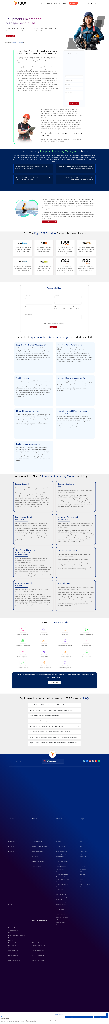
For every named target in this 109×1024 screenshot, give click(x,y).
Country (56, 301)
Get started (10, 36)
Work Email (56, 295)
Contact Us (73, 3)
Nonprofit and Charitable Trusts (63, 907)
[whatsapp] (99, 761)
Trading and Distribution (13, 947)
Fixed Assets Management (14, 953)
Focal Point (82, 876)
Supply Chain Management (14, 963)
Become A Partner (84, 881)
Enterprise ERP (11, 841)
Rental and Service (60, 871)
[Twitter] (93, 761)
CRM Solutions (11, 844)
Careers (81, 849)
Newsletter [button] (65, 3)
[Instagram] (96, 761)
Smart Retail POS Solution (38, 950)
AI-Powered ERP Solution (37, 942)
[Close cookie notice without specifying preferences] (107, 1014)
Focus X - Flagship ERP (37, 841)
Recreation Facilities (60, 922)
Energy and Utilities (60, 914)
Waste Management (60, 876)
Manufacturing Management (14, 942)
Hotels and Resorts (60, 919)
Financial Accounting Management (15, 937)
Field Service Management (62, 874)
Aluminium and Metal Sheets (62, 879)
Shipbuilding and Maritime (62, 861)
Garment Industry (60, 892)
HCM (71, 308)
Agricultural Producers (61, 904)
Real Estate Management (37, 859)
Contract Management (13, 930)
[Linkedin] (84, 761)
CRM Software (35, 854)
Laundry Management (61, 866)
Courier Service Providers (62, 912)
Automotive (58, 841)
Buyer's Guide (83, 856)
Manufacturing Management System (40, 947)
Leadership (82, 866)
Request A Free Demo (85, 884)
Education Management (61, 846)
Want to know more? (49, 222)
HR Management (12, 940)
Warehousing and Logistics (62, 854)
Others (79, 308)
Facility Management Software (38, 864)
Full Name (27, 295)
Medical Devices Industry (61, 894)
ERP (56, 308)
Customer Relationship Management (40, 953)
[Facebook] (87, 761)
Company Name (28, 306)
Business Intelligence (13, 927)
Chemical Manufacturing (61, 897)
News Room (82, 874)
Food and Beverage (60, 869)
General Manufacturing (61, 849)
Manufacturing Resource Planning (39, 846)
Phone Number (28, 301)
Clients (81, 879)
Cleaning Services (60, 864)
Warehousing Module (13, 950)
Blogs (81, 846)
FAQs (81, 854)
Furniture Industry (60, 889)
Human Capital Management (38, 955)
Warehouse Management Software (39, 844)
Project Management (12, 945)
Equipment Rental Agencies (62, 917)
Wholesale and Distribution (62, 844)
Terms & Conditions (59, 1014)
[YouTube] (90, 761)
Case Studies (83, 869)
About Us (82, 841)
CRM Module (11, 932)
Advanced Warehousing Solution (39, 945)
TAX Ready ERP (83, 864)
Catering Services (60, 909)
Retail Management (60, 856)
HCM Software (35, 856)
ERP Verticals (11, 849)
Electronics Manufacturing (62, 884)
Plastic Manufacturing (61, 902)
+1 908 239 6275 (51, 761)
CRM (64, 308)
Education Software (36, 866)
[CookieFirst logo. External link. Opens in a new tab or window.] (1, 1016)
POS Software (35, 849)
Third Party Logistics (60, 924)
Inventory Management (13, 955)
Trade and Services (60, 859)
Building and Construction (61, 851)
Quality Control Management (14, 960)
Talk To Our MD (83, 851)
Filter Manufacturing (60, 886)
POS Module (11, 958)
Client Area (82, 886)
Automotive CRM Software (38, 861)
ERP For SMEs (11, 846)
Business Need (28, 314)
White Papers (83, 871)
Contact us (54, 682)
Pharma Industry (59, 899)
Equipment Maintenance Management (16, 935)
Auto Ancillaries (59, 881)
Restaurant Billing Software (38, 851)
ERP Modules (11, 851)
